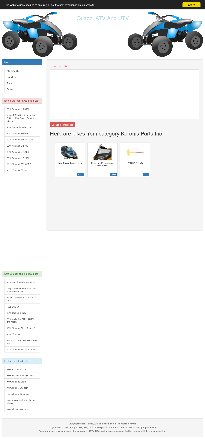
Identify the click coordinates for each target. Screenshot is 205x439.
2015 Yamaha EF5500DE (19, 164)
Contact (10, 89)
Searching (11, 76)
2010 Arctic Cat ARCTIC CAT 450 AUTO (20, 320)
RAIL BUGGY (13, 306)
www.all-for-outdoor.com (18, 393)
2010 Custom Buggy (16, 312)
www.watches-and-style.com (20, 375)
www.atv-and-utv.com (17, 369)
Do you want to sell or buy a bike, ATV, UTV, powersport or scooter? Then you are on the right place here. (102, 427)
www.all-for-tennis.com (17, 387)
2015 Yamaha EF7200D (18, 151)
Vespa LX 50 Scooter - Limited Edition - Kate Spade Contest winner (21, 118)
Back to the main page (62, 124)
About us (11, 83)
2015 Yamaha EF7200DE (19, 157)
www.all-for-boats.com (17, 409)
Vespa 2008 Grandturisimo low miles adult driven (21, 290)
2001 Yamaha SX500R (17, 133)
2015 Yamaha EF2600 (17, 145)
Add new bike (13, 70)
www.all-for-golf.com (16, 381)
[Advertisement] (22, 225)
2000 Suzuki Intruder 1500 (19, 127)
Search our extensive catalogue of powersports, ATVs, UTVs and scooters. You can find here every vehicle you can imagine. (102, 431)
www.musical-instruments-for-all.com (21, 402)
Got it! (191, 5)
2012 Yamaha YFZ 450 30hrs (21, 349)
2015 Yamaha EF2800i (18, 170)
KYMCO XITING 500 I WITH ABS (20, 299)
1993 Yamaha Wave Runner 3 (21, 328)
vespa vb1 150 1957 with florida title (22, 342)
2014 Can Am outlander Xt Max (22, 282)
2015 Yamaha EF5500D (18, 108)
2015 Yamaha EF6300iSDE (20, 139)
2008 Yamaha (13, 334)
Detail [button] (80, 174)
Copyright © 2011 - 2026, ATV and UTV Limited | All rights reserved (102, 423)
